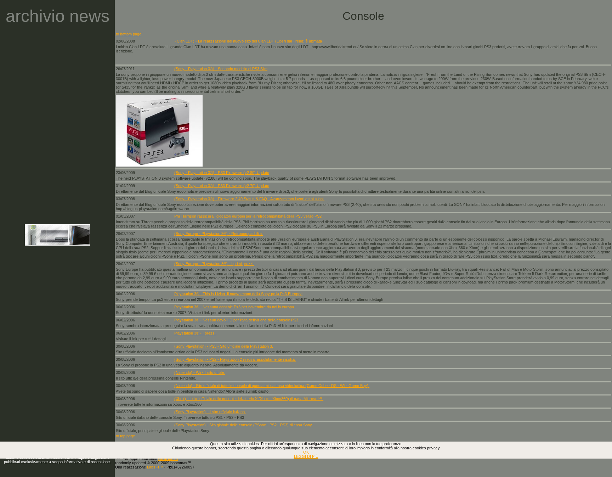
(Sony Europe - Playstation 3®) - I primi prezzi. (214, 264)
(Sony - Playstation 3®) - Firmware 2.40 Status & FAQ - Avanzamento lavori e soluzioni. (249, 199)
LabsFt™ (155, 467)
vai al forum (168, 458)
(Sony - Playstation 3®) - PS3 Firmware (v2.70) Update (221, 186)
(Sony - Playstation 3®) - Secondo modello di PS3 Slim (220, 69)
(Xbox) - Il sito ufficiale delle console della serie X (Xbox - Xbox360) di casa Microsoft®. (248, 399)
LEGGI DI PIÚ (306, 456)
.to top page (125, 436)
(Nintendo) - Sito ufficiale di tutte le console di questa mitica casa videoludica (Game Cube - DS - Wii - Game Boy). (271, 385)
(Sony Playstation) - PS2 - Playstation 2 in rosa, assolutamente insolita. (235, 359)
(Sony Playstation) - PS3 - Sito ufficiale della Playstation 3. (223, 346)
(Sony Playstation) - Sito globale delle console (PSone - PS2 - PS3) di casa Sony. (243, 425)
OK (306, 452)
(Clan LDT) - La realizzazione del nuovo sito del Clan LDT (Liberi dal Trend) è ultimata (248, 41)
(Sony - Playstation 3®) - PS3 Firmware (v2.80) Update (221, 172)
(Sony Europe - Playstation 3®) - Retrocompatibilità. (218, 233)
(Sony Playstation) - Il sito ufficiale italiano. (210, 412)
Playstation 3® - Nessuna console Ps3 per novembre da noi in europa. (234, 307)
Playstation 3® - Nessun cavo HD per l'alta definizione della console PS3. (236, 320)
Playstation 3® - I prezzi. (195, 333)
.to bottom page (128, 34)
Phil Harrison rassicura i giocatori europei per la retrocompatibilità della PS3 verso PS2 (248, 216)
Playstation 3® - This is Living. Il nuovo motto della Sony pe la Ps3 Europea (238, 294)
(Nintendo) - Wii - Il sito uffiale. (199, 372)
